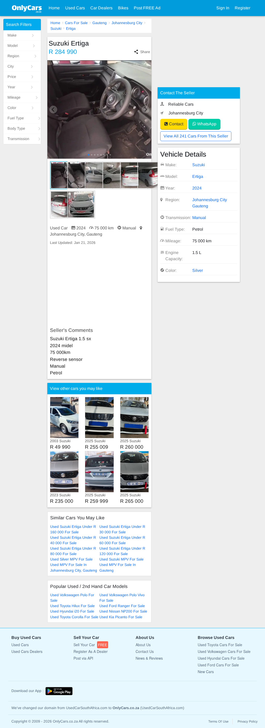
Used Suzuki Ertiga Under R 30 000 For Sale (122, 529)
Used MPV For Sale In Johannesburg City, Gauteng (73, 567)
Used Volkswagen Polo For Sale (72, 597)
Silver (197, 270)
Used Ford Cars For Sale (218, 664)
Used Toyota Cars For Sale (220, 644)
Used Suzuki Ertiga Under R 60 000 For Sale (122, 540)
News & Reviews (149, 658)
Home (54, 8)
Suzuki (55, 28)
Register (242, 8)
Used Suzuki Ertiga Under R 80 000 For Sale (73, 551)
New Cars (206, 671)
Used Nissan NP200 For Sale (123, 611)
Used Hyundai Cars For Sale (221, 658)
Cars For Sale (76, 23)
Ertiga (71, 28)
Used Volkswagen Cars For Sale (224, 651)
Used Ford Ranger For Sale (122, 606)
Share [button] (145, 52)
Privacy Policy (247, 721)
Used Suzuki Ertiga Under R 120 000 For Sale (122, 551)
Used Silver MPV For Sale (71, 559)
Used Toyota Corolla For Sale (74, 617)
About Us (143, 644)
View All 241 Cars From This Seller (196, 136)
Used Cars (75, 8)
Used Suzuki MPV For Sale (121, 559)
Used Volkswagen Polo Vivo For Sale (122, 597)
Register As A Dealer (90, 651)
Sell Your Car (90, 644)
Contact (175, 124)
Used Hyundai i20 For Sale (72, 611)
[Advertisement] (99, 286)
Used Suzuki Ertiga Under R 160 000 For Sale (73, 529)
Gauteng (99, 23)
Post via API (83, 658)
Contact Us (145, 651)
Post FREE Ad (147, 8)
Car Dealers (101, 8)
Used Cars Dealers (26, 651)
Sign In (222, 8)
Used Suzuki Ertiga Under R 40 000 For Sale (73, 540)
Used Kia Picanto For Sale (120, 617)
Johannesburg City (127, 23)
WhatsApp (206, 124)
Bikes (123, 8)
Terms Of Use (218, 721)
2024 (197, 188)
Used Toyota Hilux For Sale (72, 606)
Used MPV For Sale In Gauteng (117, 567)
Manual (199, 217)
